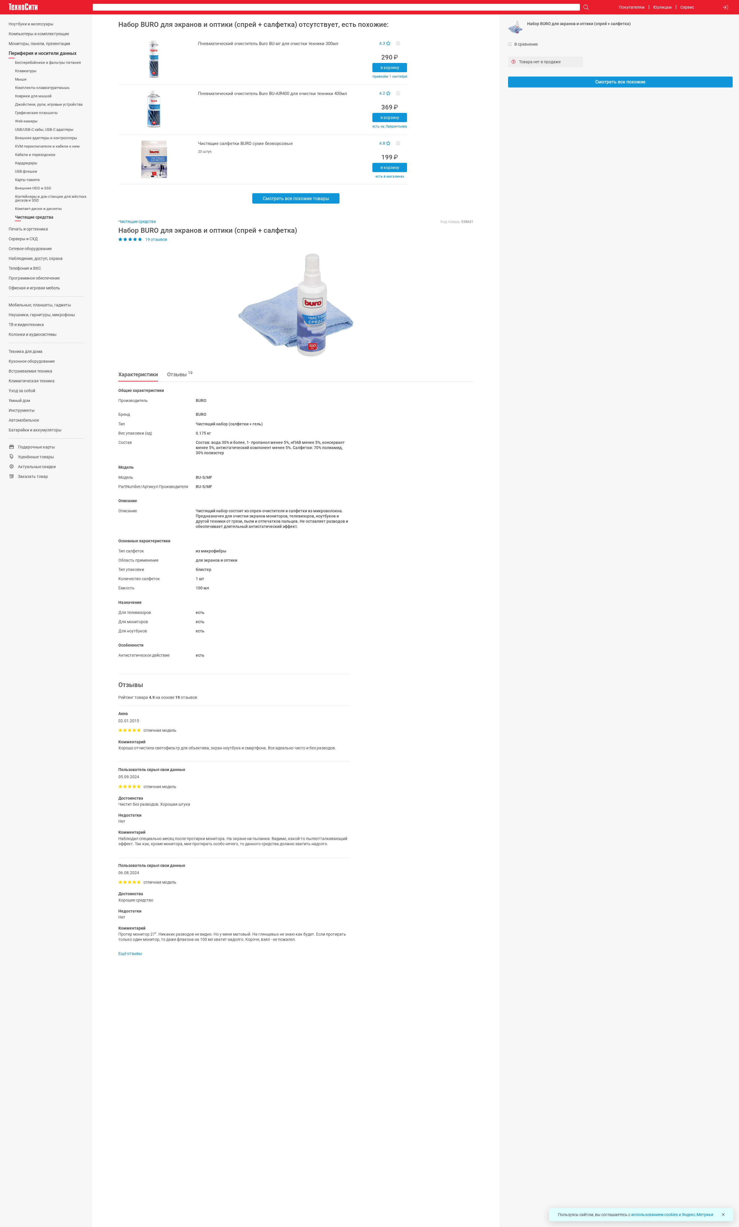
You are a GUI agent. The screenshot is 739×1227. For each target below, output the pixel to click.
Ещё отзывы (130, 953)
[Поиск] (585, 7)
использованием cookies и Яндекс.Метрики (672, 1214)
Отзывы (180, 373)
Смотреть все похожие (620, 82)
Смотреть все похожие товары (296, 198)
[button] (293, 305)
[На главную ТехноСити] (23, 6)
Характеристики (138, 374)
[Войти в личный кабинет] (725, 7)
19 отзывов (155, 239)
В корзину (389, 67)
